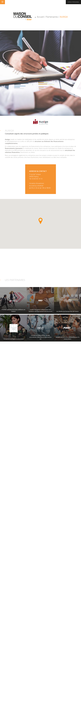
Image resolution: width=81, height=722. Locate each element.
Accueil (40, 16)
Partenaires (52, 16)
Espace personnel (73, 2)
